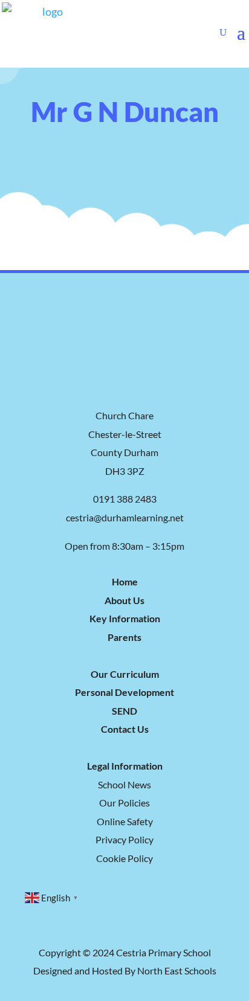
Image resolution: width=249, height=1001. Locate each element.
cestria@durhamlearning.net (125, 517)
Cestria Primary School (163, 952)
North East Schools (176, 970)
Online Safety (125, 821)
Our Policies (124, 802)
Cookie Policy (124, 858)
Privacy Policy (124, 839)
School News (124, 784)
